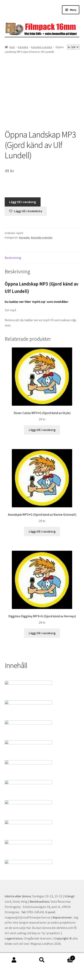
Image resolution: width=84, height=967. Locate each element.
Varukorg (64, 956)
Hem (12, 47)
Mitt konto (14, 960)
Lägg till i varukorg (22, 202)
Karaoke (23, 47)
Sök (42, 960)
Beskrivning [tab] (13, 258)
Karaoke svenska (41, 47)
